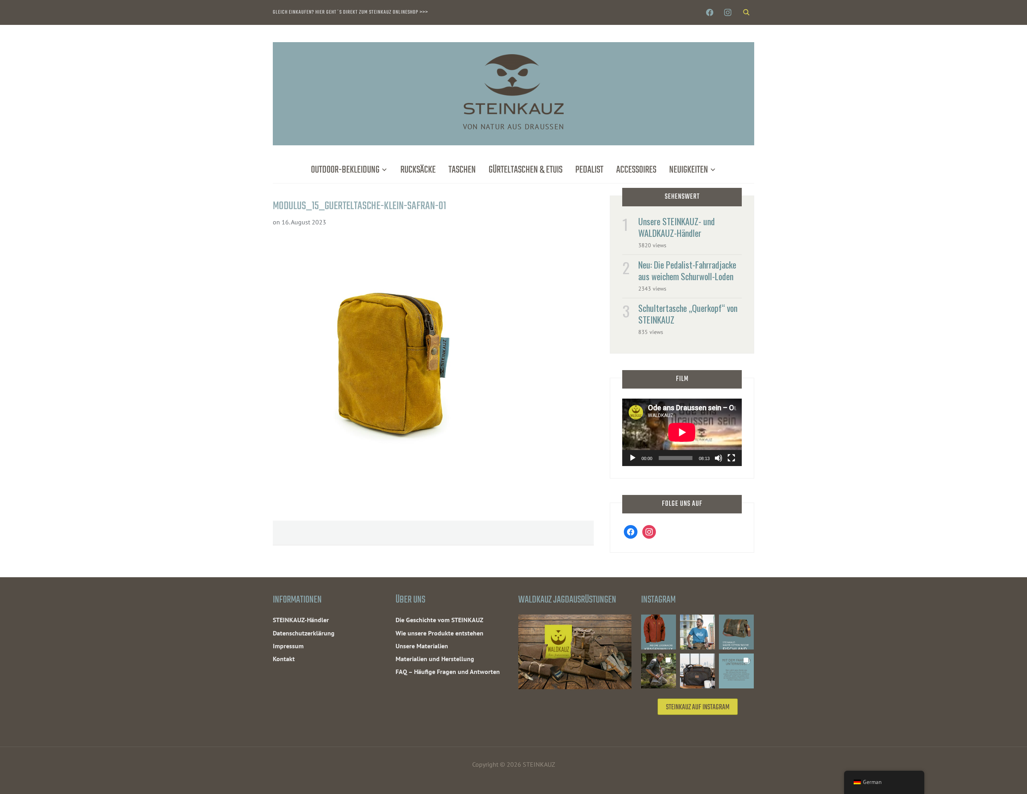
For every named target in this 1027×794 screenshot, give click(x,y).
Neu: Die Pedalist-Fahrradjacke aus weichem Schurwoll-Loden (687, 270)
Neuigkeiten (688, 170)
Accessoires (636, 170)
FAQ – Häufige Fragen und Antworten (448, 672)
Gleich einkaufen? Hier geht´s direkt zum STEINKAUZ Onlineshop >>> (350, 12)
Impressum (288, 646)
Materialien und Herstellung (435, 659)
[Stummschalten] (718, 458)
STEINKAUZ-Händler (301, 620)
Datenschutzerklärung (304, 633)
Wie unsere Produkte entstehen (439, 633)
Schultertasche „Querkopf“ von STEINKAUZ (687, 313)
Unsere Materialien (422, 646)
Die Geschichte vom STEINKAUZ (439, 620)
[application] (682, 432)
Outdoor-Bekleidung (345, 170)
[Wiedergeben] (633, 458)
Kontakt (284, 659)
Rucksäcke (418, 170)
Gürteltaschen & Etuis (525, 170)
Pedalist (589, 170)
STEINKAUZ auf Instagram (697, 707)
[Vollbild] (731, 458)
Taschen (462, 170)
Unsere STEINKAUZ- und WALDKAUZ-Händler (676, 227)
